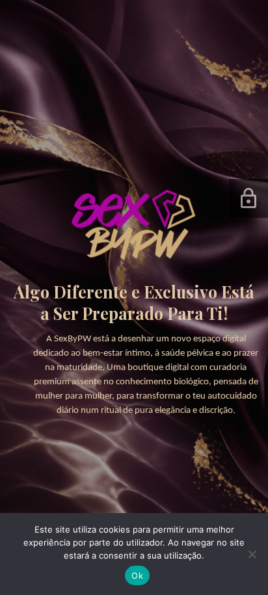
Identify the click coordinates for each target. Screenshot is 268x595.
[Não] (251, 554)
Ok (137, 575)
